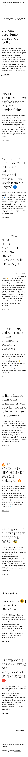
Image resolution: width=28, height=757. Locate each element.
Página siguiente (20, 730)
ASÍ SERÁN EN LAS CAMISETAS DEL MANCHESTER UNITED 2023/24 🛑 (14, 671)
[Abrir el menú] (2, 9)
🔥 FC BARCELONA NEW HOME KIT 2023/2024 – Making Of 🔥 (13, 472)
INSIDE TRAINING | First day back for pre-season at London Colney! (14, 102)
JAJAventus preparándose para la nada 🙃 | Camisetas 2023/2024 (14, 601)
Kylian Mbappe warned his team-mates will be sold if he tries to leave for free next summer (14, 405)
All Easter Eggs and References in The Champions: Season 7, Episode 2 (12, 338)
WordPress (17, 751)
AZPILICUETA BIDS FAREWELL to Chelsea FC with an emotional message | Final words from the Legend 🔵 (14, 173)
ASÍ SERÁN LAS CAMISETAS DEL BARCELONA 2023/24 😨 (14, 536)
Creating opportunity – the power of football (11, 36)
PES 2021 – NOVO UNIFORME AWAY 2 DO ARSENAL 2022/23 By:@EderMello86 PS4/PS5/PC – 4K (13, 252)
